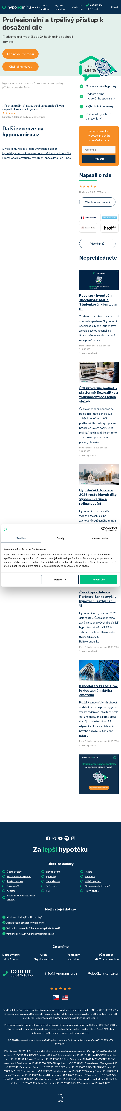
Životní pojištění (45, 7)
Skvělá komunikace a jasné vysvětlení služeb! (29, 148)
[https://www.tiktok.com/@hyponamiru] (73, 838)
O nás (81, 7)
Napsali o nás (53, 881)
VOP (48, 890)
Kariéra (88, 871)
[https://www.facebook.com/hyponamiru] (48, 838)
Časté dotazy (14, 871)
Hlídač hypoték (93, 881)
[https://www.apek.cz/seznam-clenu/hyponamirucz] (60, 1098)
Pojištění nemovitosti (60, 7)
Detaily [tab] (60, 538)
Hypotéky (35, 7)
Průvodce (90, 876)
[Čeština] (56, 997)
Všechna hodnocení (97, 202)
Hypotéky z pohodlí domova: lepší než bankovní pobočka (36, 153)
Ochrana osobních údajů (97, 886)
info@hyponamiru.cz (61, 973)
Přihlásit (115, 7)
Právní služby (92, 890)
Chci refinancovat (20, 66)
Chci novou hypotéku (20, 53)
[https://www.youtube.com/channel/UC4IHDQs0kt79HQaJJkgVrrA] (60, 838)
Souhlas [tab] (21, 538)
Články (75, 7)
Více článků (97, 243)
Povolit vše (98, 579)
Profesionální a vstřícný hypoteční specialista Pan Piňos (36, 157)
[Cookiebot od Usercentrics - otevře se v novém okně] (103, 529)
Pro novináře (13, 886)
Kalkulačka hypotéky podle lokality (21, 897)
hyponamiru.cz (11, 82)
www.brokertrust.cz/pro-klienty (81, 1018)
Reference (51, 886)
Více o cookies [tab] (100, 538)
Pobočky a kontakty (103, 973)
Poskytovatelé (15, 881)
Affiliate (11, 890)
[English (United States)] (65, 997)
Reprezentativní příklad (19, 876)
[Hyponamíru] (16, 7)
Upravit (58, 579)
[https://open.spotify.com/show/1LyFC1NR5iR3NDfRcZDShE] (66, 838)
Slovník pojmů (53, 871)
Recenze (28, 82)
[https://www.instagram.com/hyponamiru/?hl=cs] (54, 838)
